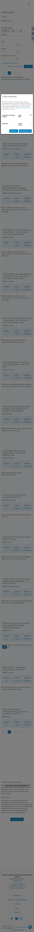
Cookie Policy (11, 109)
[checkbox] (30, 115)
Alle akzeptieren (25, 131)
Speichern (13, 131)
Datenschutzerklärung (25, 108)
